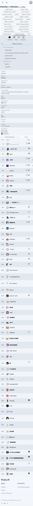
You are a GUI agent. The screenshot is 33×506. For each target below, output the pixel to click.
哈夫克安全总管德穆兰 (15, 452)
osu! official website (24, 487)
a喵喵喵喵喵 (13, 442)
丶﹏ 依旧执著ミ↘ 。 (15, 202)
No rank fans (13, 254)
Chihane (12, 379)
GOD (11, 259)
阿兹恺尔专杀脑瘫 (14, 338)
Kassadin (12, 165)
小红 (11, 356)
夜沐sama (12, 437)
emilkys (12, 374)
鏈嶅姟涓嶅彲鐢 (13, 345)
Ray (11, 197)
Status (3, 490)
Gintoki (12, 180)
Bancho (7, 64)
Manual (3, 487)
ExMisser (12, 332)
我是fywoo (12, 207)
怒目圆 (11, 307)
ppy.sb (8, 500)
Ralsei (11, 175)
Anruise (12, 418)
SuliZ (11, 312)
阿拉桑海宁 (12, 317)
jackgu (12, 425)
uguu (11, 154)
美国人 (11, 185)
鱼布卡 (11, 322)
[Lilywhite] (13, 301)
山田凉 (11, 160)
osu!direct (7, 67)
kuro (11, 406)
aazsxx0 (12, 228)
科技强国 (12, 464)
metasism (12, 239)
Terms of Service (6, 493)
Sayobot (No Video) (10, 58)
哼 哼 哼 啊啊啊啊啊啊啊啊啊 (16, 458)
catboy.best (8, 50)
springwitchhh (14, 384)
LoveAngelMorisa (15, 277)
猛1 (10, 363)
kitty (11, 411)
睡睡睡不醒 (12, 222)
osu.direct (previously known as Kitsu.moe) (16, 53)
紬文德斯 (12, 431)
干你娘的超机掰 (13, 191)
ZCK (11, 234)
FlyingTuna (13, 447)
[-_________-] (14, 144)
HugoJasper (13, 395)
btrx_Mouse (13, 283)
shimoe (12, 290)
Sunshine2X (13, 469)
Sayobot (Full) (8, 55)
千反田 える (12, 217)
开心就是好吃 (13, 369)
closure (12, 244)
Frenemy (12, 400)
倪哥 (11, 264)
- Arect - (12, 249)
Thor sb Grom (13, 270)
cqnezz (12, 170)
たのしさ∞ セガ (13, 296)
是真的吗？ (12, 390)
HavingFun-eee (14, 212)
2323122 (12, 327)
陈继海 (11, 474)
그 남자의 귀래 (13, 149)
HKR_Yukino (13, 351)
